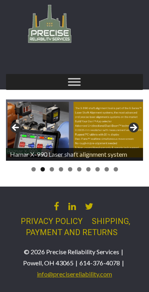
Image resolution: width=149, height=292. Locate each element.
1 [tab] (33, 169)
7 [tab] (88, 169)
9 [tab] (106, 169)
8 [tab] (97, 169)
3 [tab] (52, 169)
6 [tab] (79, 169)
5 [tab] (70, 169)
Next (133, 128)
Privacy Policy (52, 221)
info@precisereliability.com (74, 274)
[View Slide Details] (74, 130)
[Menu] (74, 82)
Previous (16, 128)
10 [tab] (116, 169)
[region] (74, 130)
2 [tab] (43, 169)
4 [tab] (61, 169)
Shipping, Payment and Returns (78, 227)
